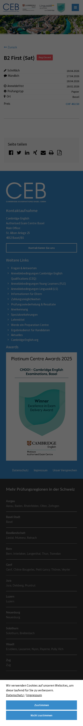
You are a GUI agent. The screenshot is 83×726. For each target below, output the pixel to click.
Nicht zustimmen (41, 715)
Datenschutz (15, 695)
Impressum (34, 695)
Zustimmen (41, 705)
